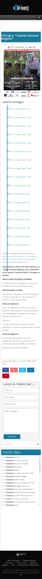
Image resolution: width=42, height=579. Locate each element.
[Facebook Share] (5, 370)
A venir (18, 361)
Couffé (17, 457)
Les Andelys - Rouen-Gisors (25, 502)
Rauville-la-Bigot (20, 476)
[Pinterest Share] (5, 376)
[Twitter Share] (22, 370)
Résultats (10, 457)
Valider (38, 444)
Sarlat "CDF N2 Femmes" (24, 495)
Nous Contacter (13, 560)
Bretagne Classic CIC (22, 486)
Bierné (17, 470)
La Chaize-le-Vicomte (20, 499)
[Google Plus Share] (14, 370)
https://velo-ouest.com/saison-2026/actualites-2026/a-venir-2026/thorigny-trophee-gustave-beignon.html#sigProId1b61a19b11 (20, 259)
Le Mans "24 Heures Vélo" (24, 473)
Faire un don (21, 563)
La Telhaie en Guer (22, 460)
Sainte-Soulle (19, 479)
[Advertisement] (21, 529)
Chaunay (18, 467)
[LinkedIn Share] (30, 370)
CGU (13, 565)
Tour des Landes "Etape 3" (25, 489)
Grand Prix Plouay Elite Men (25, 492)
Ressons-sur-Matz (21, 464)
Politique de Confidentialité (28, 565)
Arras (17, 505)
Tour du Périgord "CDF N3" (25, 483)
